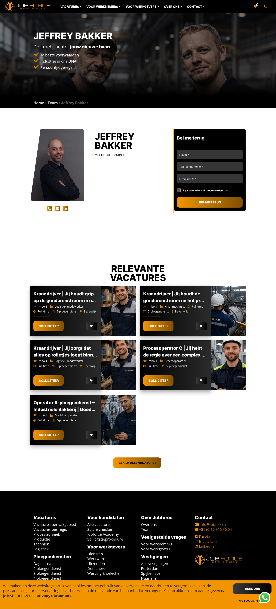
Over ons (149, 524)
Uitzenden (96, 563)
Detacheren (97, 568)
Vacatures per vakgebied (54, 524)
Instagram (208, 541)
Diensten (95, 553)
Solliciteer (49, 326)
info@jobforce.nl (214, 524)
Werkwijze (96, 558)
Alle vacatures (99, 524)
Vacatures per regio (50, 529)
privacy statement (53, 595)
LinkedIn (206, 546)
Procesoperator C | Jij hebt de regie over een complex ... (174, 351)
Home (38, 103)
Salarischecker (99, 529)
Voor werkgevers (155, 548)
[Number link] (266, 6)
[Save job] (91, 326)
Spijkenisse (150, 573)
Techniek (41, 544)
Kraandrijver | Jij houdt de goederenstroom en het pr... (173, 297)
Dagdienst (42, 563)
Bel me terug (210, 202)
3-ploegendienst (47, 573)
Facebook (207, 536)
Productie (41, 539)
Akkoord (252, 589)
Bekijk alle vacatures (138, 463)
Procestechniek (46, 534)
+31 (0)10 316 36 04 (215, 529)
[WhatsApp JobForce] (264, 597)
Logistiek (41, 548)
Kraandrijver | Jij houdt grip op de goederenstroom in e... (64, 297)
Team (53, 103)
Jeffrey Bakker (74, 103)
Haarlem (148, 578)
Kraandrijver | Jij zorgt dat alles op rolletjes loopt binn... (65, 351)
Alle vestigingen (154, 563)
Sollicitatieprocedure (105, 539)
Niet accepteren (252, 601)
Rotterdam (150, 568)
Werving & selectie (103, 573)
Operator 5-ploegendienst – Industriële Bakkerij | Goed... (64, 406)
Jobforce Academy (103, 534)
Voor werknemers (156, 544)
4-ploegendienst (47, 578)
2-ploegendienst (47, 568)
